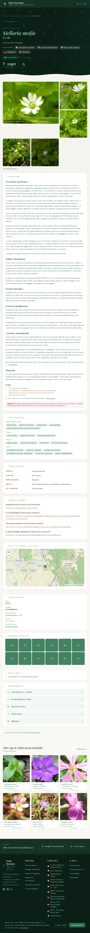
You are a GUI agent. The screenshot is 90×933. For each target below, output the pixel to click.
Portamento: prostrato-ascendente (19, 453)
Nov (65, 658)
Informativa (24, 928)
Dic (78, 658)
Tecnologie (74, 877)
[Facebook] (4, 889)
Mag (65, 645)
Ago (25, 658)
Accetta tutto (77, 925)
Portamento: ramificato (15, 450)
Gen (11, 645)
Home (5, 16)
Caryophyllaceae (15, 16)
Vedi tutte (81, 749)
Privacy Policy (75, 865)
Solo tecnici (61, 925)
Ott (51, 658)
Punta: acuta (44, 443)
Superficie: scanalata (33, 450)
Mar (38, 645)
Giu (78, 645)
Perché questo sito (77, 869)
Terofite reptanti (11, 626)
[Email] (11, 889)
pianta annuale (55, 425)
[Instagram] (8, 889)
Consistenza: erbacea (59, 443)
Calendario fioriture (32, 885)
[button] (45, 566)
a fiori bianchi (11, 425)
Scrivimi (37, 733)
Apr (51, 645)
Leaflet (68, 585)
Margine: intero (12, 443)
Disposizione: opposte (29, 443)
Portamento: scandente (44, 453)
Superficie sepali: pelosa (46, 436)
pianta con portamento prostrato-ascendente (23, 428)
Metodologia (51, 398)
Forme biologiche (31, 889)
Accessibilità (74, 873)
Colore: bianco (12, 436)
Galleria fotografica (32, 873)
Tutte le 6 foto (11, 169)
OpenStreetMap (78, 585)
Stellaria (25, 16)
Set (38, 658)
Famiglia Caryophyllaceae (54, 846)
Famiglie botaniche (32, 869)
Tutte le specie (79, 846)
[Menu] (85, 4)
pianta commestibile (26, 425)
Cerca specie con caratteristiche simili (23, 677)
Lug (11, 658)
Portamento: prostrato (52, 450)
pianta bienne (42, 425)
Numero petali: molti (28, 436)
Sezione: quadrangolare (63, 453)
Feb (25, 645)
